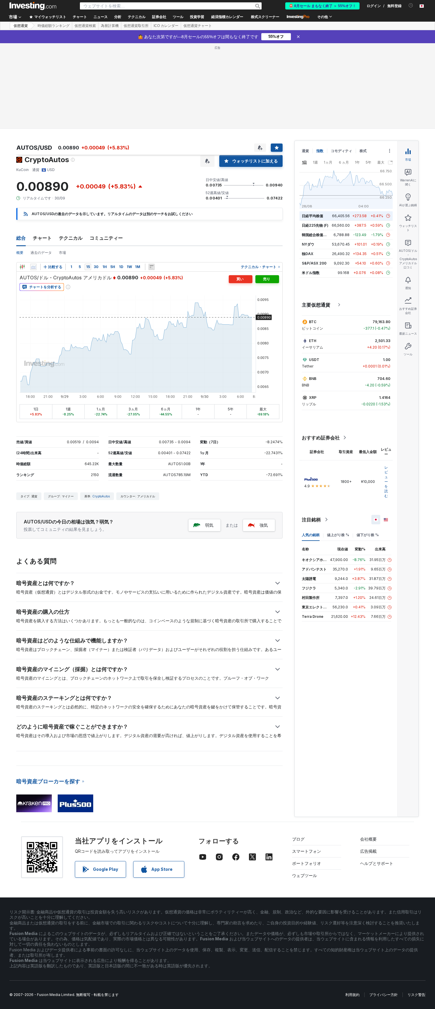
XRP (312, 397)
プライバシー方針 (383, 994)
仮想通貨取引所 (136, 26)
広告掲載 (368, 851)
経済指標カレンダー (227, 17)
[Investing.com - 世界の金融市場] (32, 6)
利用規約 (352, 994)
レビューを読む (386, 481)
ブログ (298, 839)
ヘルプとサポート (376, 863)
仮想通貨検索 (85, 26)
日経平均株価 (312, 216)
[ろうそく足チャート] (22, 267)
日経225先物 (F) (315, 225)
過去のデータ (41, 252)
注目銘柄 (311, 520)
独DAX (307, 254)
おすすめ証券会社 (321, 438)
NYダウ (308, 244)
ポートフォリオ (306, 863)
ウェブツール (304, 875)
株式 (363, 151)
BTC (312, 322)
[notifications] (410, 5)
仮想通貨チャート (197, 26)
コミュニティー (106, 238)
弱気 (209, 525)
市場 (62, 252)
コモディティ (341, 151)
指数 (319, 151)
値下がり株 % (368, 535)
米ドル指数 (311, 272)
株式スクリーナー (265, 17)
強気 (264, 525)
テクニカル (71, 238)
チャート (42, 238)
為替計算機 (110, 26)
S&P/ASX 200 (314, 263)
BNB (312, 378)
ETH (312, 341)
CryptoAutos (101, 496)
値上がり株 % (338, 535)
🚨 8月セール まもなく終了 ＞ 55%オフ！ (322, 6)
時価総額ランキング (54, 26)
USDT (314, 359)
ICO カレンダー (166, 26)
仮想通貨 (21, 26)
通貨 (305, 151)
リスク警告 (416, 994)
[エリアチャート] (33, 267)
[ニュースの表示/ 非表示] (151, 267)
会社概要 (368, 839)
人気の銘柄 (311, 535)
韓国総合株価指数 (316, 235)
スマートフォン (306, 851)
